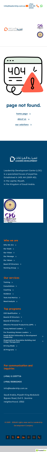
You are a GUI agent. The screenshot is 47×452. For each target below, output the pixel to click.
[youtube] (18, 437)
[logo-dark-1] (13, 28)
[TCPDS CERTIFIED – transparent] (10, 212)
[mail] (34, 437)
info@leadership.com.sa (14, 6)
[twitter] (13, 437)
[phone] (39, 437)
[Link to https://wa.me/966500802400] (27, 6)
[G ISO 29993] (10, 200)
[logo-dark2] (23, 156)
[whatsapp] (29, 437)
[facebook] (8, 437)
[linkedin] (24, 437)
